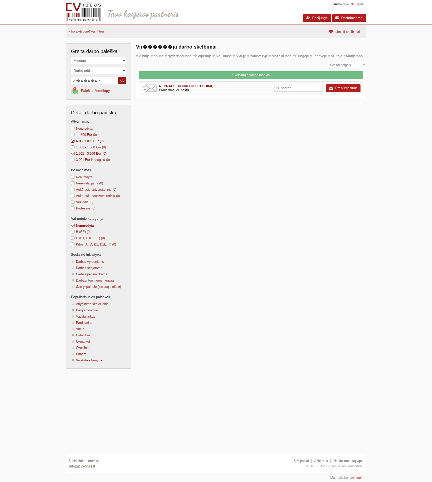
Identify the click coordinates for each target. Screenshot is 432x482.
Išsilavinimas (81, 170)
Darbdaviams (351, 18)
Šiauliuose (224, 56)
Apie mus (321, 461)
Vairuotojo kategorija (87, 218)
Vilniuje (144, 56)
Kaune (159, 56)
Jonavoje (320, 56)
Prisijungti (320, 18)
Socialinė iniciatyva (86, 255)
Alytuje (241, 56)
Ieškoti (122, 80)
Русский (343, 4)
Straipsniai (301, 461)
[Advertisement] (216, 414)
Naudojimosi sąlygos (349, 461)
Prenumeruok (346, 88)
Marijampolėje (357, 56)
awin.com (357, 477)
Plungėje (302, 56)
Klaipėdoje (203, 56)
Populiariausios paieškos (90, 297)
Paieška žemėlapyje (96, 91)
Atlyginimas (80, 121)
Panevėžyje (259, 56)
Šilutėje (336, 56)
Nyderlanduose (180, 56)
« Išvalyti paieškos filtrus (86, 31)
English (359, 4)
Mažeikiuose (282, 56)
